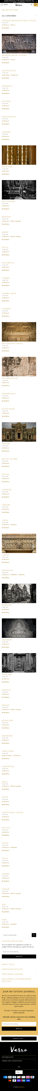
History (13, 25)
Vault (5, 858)
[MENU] (1, 4)
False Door (8, 409)
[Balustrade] (19, 190)
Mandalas (7, 570)
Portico (6, 690)
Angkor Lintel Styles (14, 55)
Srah (4, 782)
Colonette (8, 263)
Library (6, 505)
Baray (5, 232)
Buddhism (14, 574)
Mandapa (7, 605)
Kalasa (6, 474)
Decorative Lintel (12, 343)
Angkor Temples (7, 755)
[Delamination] (19, 366)
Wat (4, 904)
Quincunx (7, 720)
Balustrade (8, 201)
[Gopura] (19, 432)
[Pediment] (19, 628)
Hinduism (14, 524)
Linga (5, 520)
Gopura (6, 444)
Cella (5, 247)
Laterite (7, 490)
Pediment (7, 640)
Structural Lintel (13, 812)
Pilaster (7, 674)
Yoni (4, 920)
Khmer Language (16, 221)
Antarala (7, 86)
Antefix (6, 101)
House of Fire (9, 459)
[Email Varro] (19, 1067)
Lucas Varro (21, 1087)
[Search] (31, 4)
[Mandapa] (19, 593)
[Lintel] (19, 543)
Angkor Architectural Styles (19, 21)
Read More (5, 28)
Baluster (7, 167)
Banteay (6, 217)
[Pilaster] (19, 663)
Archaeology (5, 75)
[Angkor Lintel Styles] (19, 43)
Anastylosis (9, 71)
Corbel (6, 278)
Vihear (5, 889)
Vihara (6, 874)
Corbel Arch (9, 293)
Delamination (10, 378)
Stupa (5, 843)
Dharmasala (9, 393)
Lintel (5, 555)
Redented (7, 736)
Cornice (6, 309)
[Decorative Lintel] (19, 332)
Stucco (6, 828)
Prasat (6, 705)
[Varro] (19, 4)
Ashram (6, 132)
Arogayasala (9, 117)
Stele (5, 797)
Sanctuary (8, 751)
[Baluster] (19, 155)
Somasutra (8, 766)
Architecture (10, 10)
